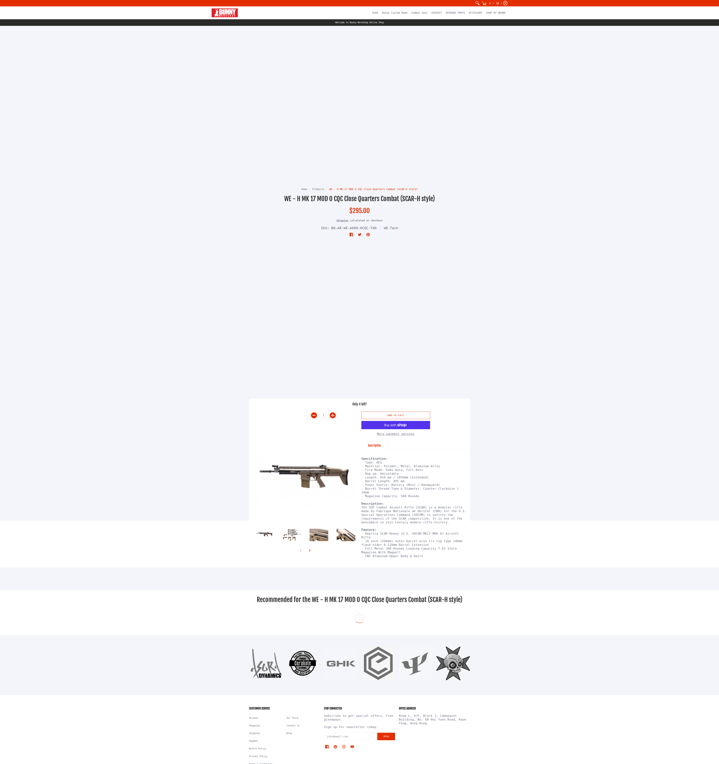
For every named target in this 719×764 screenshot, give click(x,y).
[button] (490, 3)
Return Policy (257, 748)
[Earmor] (378, 663)
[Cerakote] (303, 663)
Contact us (293, 725)
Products (318, 189)
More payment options (395, 434)
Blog (289, 733)
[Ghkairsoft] (341, 663)
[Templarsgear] (453, 663)
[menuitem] (477, 3)
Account (253, 718)
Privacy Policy (258, 756)
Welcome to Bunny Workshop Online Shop (359, 22)
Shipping (342, 220)
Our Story (292, 718)
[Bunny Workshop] (225, 13)
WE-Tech (391, 228)
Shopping (254, 725)
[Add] (333, 415)
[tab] (374, 445)
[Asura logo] (266, 663)
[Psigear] (416, 663)
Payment (253, 741)
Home (304, 189)
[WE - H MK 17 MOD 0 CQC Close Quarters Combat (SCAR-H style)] (305, 481)
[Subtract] (314, 415)
